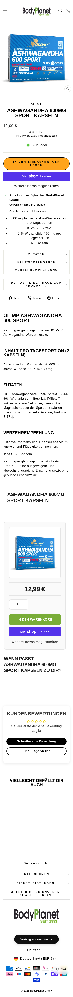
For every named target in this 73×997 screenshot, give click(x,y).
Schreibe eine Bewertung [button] (36, 741)
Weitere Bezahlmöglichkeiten (36, 186)
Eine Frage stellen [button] (36, 751)
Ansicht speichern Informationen (28, 211)
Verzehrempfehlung (36, 270)
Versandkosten (47, 135)
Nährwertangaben (36, 262)
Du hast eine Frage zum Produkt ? (36, 284)
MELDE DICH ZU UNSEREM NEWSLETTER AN (35, 894)
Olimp (36, 104)
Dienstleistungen (36, 883)
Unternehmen (36, 874)
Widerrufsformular (36, 863)
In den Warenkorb (35, 619)
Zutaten (36, 254)
